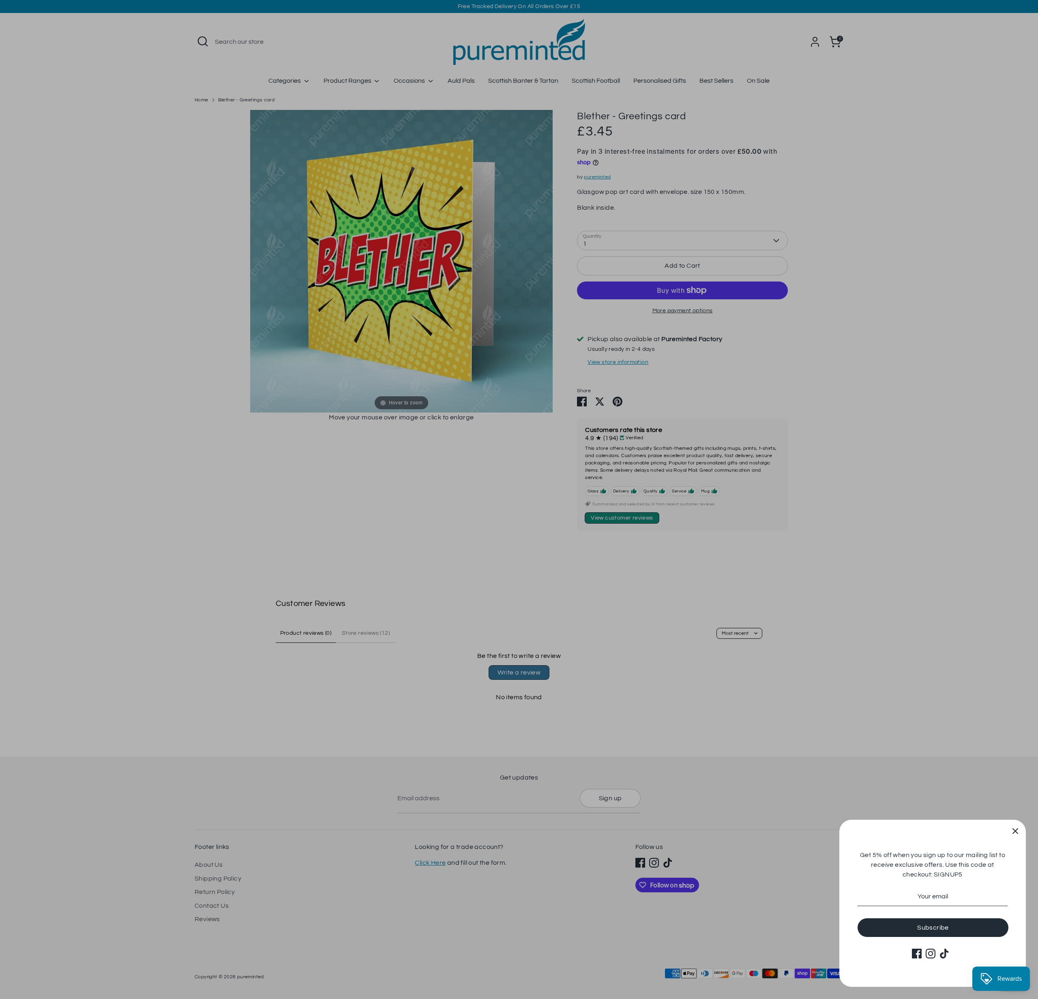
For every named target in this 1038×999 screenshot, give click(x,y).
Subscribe (933, 927)
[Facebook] (917, 953)
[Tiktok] (944, 953)
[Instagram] (930, 953)
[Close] (1015, 830)
